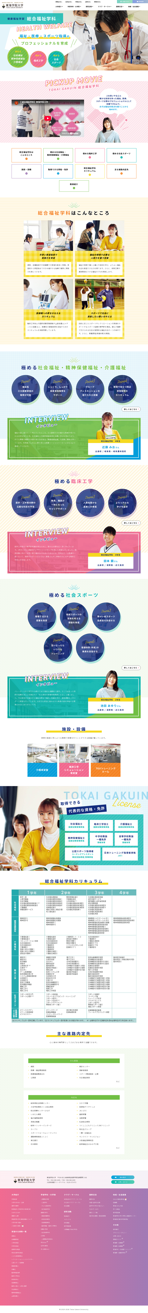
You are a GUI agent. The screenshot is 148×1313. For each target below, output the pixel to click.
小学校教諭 (15, 1243)
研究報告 (67, 1223)
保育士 (14, 1236)
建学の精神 (15, 1206)
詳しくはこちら (130, 409)
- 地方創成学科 (45, 1209)
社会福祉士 (15, 1289)
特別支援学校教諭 (17, 1253)
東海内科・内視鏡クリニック (122, 1249)
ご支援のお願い (16, 1226)
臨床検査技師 (16, 1273)
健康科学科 (44, 1212)
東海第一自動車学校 (119, 1253)
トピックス (67, 1219)
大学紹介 (15, 1194)
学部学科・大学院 (48, 1194)
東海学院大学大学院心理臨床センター (124, 1216)
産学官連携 (67, 1226)
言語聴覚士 (15, 1283)
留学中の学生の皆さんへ (96, 1206)
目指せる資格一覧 (19, 1231)
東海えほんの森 (118, 1206)
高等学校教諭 (16, 1249)
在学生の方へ (68, 1)
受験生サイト (117, 1239)
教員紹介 (67, 1216)
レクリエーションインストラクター (22, 1259)
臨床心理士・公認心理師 (19, 1286)
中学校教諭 (15, 1246)
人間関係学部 (45, 1199)
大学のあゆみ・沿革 (18, 1202)
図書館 (115, 1202)
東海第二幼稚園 (118, 1246)
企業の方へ (88, 1)
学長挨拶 (14, 1199)
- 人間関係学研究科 (47, 1239)
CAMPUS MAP (16, 1212)
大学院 (43, 1236)
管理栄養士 (15, 1266)
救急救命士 (15, 1279)
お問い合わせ (117, 1236)
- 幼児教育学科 (45, 1232)
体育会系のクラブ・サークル (73, 1199)
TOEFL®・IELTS (93, 1209)
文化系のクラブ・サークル (72, 1202)
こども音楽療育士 (17, 1256)
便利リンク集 (93, 1212)
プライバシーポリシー (120, 1233)
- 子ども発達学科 (46, 1206)
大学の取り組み (16, 1222)
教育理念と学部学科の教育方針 (21, 1209)
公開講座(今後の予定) (70, 1229)
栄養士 (14, 1269)
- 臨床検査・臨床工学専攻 (49, 1226)
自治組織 (67, 1206)
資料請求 (116, 1229)
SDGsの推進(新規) (118, 1199)
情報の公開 (15, 1216)
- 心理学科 (44, 1202)
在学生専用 (44, 1246)
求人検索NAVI (45, 1249)
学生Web (43, 1242)
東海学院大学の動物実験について (22, 1219)
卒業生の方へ (78, 1)
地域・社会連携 (119, 1194)
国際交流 (93, 1194)
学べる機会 (116, 1209)
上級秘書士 (15, 1296)
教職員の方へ (97, 1)
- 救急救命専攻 (45, 1219)
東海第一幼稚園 (118, 1243)
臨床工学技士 (16, 1276)
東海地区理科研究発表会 (120, 1219)
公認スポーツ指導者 (18, 1263)
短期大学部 (44, 1229)
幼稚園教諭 (15, 1239)
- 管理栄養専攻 (45, 1216)
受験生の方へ (58, 1)
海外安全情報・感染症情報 (97, 1216)
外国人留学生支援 (94, 1202)
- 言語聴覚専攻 (45, 1222)
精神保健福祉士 (16, 1293)
